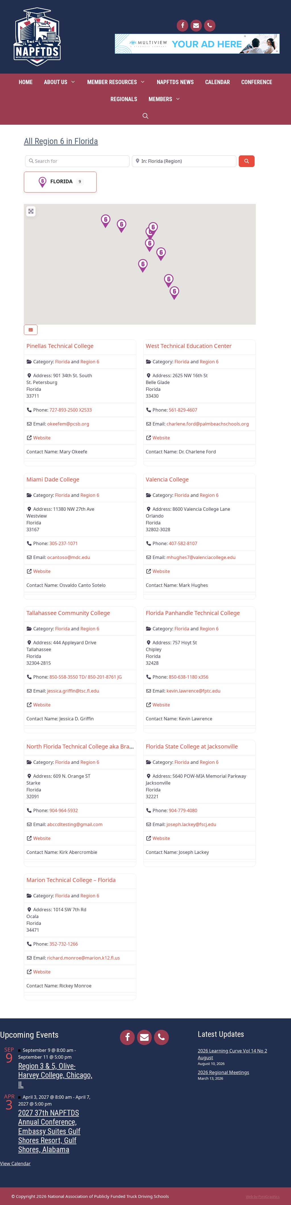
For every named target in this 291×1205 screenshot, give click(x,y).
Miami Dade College (52, 479)
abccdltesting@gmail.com (75, 824)
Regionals (124, 99)
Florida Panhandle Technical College (193, 613)
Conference (256, 82)
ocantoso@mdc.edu (68, 557)
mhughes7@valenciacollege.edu (201, 557)
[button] (149, 245)
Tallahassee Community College (68, 613)
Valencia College (167, 479)
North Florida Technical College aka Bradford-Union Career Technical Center (125, 746)
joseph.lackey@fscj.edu (191, 824)
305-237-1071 (63, 543)
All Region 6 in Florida (61, 141)
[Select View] (31, 330)
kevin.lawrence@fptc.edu (194, 691)
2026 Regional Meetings (223, 1072)
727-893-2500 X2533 (70, 410)
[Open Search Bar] (145, 116)
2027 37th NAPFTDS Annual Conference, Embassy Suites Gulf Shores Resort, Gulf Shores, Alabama (49, 1131)
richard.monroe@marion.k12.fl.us (83, 958)
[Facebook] (182, 26)
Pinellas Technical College (59, 346)
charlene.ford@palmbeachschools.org (208, 424)
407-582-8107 (183, 543)
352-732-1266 (63, 944)
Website (42, 438)
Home (26, 82)
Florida (61, 181)
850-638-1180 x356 (188, 677)
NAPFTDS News (175, 82)
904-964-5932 (63, 810)
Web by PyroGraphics (263, 1196)
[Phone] (209, 26)
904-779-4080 (183, 810)
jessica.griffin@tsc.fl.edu (73, 691)
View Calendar (15, 1163)
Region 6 (89, 361)
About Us (55, 82)
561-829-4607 (183, 410)
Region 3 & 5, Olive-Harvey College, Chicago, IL (55, 1075)
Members (160, 99)
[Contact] (196, 26)
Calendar (217, 82)
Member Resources (112, 82)
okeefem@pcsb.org (68, 424)
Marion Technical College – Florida (71, 880)
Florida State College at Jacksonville (192, 746)
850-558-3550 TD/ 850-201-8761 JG (85, 677)
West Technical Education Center (189, 346)
